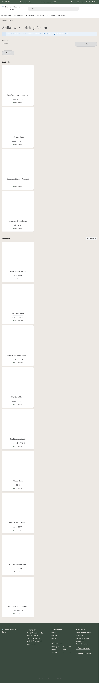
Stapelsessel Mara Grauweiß (18, 606)
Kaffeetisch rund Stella (17, 565)
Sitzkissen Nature (17, 397)
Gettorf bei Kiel (25, 2)
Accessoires (30, 15)
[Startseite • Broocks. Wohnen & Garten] (11, 8)
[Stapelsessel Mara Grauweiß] (18, 591)
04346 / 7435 (36, 638)
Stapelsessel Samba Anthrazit (18, 179)
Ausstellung (51, 15)
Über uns (40, 15)
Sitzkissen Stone (18, 137)
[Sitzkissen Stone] (17, 121)
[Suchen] (76, 8)
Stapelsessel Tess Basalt (18, 221)
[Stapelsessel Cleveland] (18, 507)
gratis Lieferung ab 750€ (47, 2)
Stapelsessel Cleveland (17, 523)
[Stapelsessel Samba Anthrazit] (17, 163)
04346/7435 (6, 2)
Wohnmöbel (18, 15)
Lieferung (61, 15)
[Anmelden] (90, 9)
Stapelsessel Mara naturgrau (17, 95)
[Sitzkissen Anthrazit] (18, 423)
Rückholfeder (18, 481)
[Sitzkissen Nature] (18, 381)
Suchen (86, 44)
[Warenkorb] (95, 9)
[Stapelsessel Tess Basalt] (17, 205)
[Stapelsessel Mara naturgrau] (17, 79)
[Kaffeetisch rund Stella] (18, 549)
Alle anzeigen (91, 238)
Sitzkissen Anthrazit (17, 439)
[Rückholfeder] (18, 465)
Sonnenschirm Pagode (17, 271)
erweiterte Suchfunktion (34, 34)
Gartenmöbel (6, 15)
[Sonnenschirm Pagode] (18, 256)
